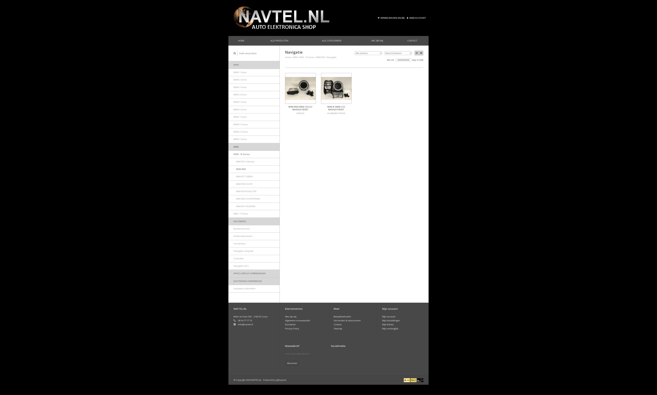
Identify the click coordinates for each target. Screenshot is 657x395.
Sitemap (338, 328)
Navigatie (332, 57)
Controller (239, 258)
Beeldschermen (242, 228)
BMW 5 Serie (240, 101)
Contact (412, 40)
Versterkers (240, 243)
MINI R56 (241, 169)
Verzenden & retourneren (347, 320)
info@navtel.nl (245, 324)
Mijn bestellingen (391, 320)
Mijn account (417, 17)
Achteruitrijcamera (243, 236)
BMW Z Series (241, 131)
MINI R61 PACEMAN (245, 206)
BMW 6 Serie (240, 109)
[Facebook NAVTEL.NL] (333, 354)
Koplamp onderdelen (245, 288)
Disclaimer (290, 324)
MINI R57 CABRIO (244, 176)
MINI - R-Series (242, 154)
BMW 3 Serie (240, 87)
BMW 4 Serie (240, 94)
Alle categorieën (331, 40)
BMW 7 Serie (240, 116)
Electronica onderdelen (248, 281)
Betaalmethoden (342, 316)
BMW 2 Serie (240, 79)
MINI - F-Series (241, 213)
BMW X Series (241, 124)
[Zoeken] (234, 53)
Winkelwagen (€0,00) (392, 17)
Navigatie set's (241, 265)
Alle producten (279, 40)
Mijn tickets (388, 324)
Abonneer (292, 363)
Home (241, 40)
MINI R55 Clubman (245, 161)
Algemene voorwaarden (297, 320)
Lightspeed (280, 380)
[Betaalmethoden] (407, 379)
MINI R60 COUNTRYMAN (248, 198)
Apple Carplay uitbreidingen (250, 273)
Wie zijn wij (377, 40)
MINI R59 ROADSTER (246, 191)
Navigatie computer (244, 250)
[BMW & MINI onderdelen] (297, 18)
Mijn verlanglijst (390, 328)
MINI (236, 146)
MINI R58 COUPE (244, 184)
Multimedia (240, 221)
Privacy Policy (292, 328)
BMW (236, 64)
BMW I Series (240, 139)
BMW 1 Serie (240, 72)
